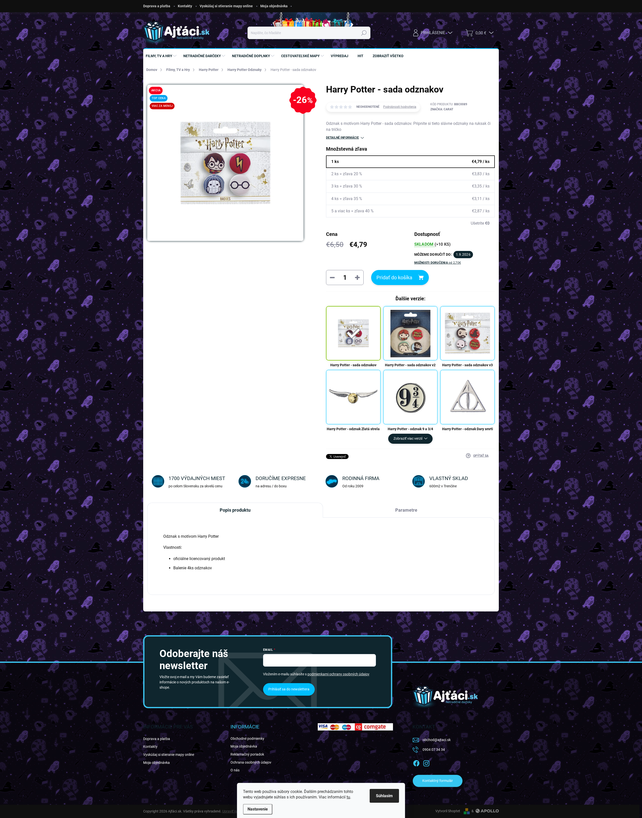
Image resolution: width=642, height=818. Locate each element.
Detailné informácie (342, 137)
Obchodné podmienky (247, 739)
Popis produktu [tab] (235, 510)
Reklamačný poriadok (247, 754)
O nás (234, 770)
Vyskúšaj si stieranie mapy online (226, 6)
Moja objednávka (274, 6)
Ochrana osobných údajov (250, 762)
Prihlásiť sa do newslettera (288, 689)
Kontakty (185, 6)
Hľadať (363, 33)
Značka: (441, 109)
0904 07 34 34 (434, 750)
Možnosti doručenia (437, 262)
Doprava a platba (156, 6)
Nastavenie (258, 809)
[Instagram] (426, 762)
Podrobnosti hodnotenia (399, 107)
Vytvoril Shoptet (447, 811)
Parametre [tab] (406, 510)
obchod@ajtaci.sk (437, 740)
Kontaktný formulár (437, 781)
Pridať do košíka (394, 278)
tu (348, 797)
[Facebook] (416, 762)
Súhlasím (384, 795)
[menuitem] (162, 56)
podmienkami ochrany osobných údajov (338, 674)
